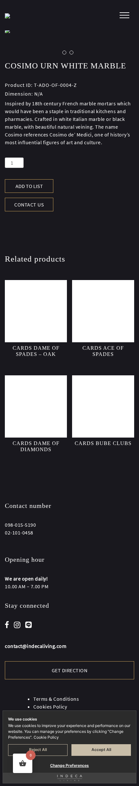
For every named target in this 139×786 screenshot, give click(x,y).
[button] (64, 52)
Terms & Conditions (56, 699)
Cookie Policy (46, 737)
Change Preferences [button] (69, 765)
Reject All (38, 749)
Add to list (29, 186)
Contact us (29, 204)
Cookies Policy (50, 706)
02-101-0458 (19, 532)
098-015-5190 (20, 525)
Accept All (101, 749)
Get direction (70, 670)
